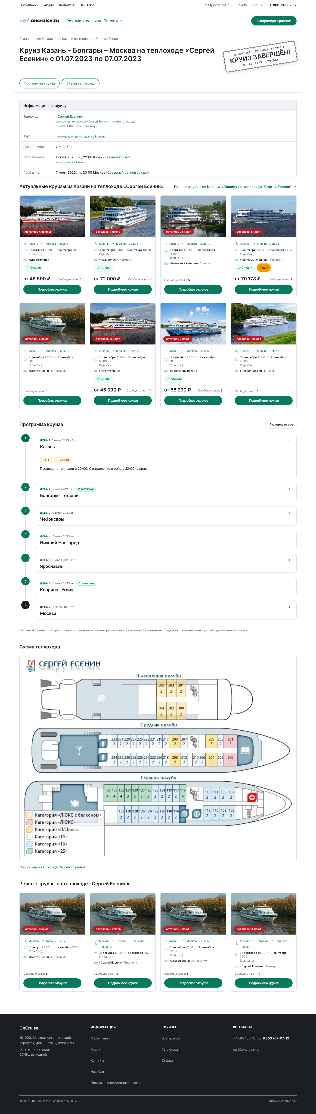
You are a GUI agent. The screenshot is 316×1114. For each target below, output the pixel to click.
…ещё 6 (274, 243)
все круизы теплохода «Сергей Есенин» (83, 121)
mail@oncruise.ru (217, 5)
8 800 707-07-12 (283, 5)
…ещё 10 (205, 243)
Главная (25, 39)
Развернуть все (281, 424)
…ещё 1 (246, 946)
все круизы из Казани (70, 162)
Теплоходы (170, 1049)
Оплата (167, 1060)
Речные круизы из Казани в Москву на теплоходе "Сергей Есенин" (232, 187)
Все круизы (171, 1038)
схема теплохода (124, 121)
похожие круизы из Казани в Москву (80, 136)
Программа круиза (39, 83)
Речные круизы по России (92, 21)
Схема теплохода (80, 83)
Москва (51, 243)
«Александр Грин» (252, 370)
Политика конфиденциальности (115, 1083)
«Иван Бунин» (108, 259)
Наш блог (87, 5)
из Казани (45, 39)
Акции (49, 5)
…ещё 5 (63, 243)
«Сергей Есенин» (69, 116)
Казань (33, 243)
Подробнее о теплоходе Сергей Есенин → (52, 867)
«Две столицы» (39, 259)
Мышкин (263, 941)
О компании (28, 5)
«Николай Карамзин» (183, 263)
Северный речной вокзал (127, 172)
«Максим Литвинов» (254, 259)
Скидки (35, 267)
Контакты (66, 5)
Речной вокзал (118, 157)
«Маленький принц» (183, 370)
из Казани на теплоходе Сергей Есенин (89, 39)
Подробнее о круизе (52, 289)
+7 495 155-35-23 (250, 5)
